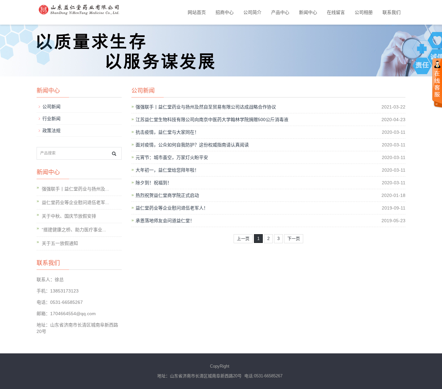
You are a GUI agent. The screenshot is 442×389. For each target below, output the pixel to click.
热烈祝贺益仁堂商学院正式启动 (167, 195)
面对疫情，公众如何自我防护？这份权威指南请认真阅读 (192, 144)
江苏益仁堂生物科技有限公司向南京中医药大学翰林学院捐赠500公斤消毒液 (212, 119)
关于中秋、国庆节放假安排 (69, 216)
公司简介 (252, 12)
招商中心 (224, 12)
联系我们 (391, 12)
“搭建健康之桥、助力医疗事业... (74, 229)
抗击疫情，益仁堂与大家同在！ (167, 132)
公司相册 (364, 12)
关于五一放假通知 (60, 243)
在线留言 (336, 12)
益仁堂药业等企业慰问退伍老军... (75, 202)
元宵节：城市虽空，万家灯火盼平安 (172, 157)
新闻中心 (308, 12)
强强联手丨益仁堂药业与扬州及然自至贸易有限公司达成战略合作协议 (206, 106)
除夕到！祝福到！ (154, 182)
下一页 (293, 238)
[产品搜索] (114, 154)
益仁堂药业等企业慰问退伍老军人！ (172, 208)
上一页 (243, 238)
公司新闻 (51, 106)
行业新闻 (51, 118)
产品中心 (280, 12)
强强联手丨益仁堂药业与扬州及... (75, 188)
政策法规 (51, 130)
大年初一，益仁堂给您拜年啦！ (167, 170)
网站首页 (197, 12)
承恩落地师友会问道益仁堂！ (165, 220)
